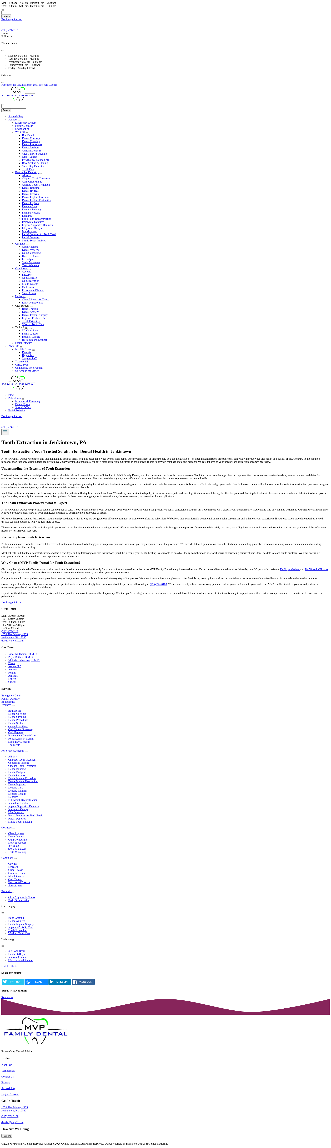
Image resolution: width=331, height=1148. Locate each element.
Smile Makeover (31, 262)
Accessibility (8, 1088)
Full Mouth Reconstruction (36, 218)
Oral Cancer (28, 287)
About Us (14, 346)
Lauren (12, 678)
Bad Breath (28, 135)
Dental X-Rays (30, 333)
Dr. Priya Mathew (290, 569)
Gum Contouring (31, 252)
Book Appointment (11, 19)
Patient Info (15, 398)
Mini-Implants (29, 231)
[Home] (18, 100)
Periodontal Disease (33, 290)
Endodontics (22, 128)
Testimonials (22, 361)
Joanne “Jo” (14, 666)
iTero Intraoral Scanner (34, 339)
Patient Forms (22, 404)
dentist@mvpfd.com (12, 640)
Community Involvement (28, 367)
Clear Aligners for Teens (35, 299)
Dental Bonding (30, 187)
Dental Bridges (30, 190)
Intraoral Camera (31, 336)
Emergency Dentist (25, 122)
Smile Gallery (15, 116)
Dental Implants (30, 203)
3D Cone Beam (30, 330)
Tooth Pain (28, 169)
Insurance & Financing (27, 401)
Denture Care (29, 206)
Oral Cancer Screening (34, 153)
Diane (11, 663)
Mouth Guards (30, 283)
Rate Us (7, 1136)
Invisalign (27, 259)
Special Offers (23, 407)
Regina (12, 672)
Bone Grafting (30, 308)
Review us (7, 997)
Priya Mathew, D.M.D (20, 657)
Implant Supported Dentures (37, 225)
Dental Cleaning (31, 141)
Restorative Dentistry (27, 172)
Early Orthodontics (32, 302)
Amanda (13, 675)
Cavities (26, 271)
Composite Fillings (32, 181)
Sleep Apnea (29, 293)
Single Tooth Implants (34, 240)
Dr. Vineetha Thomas (316, 569)
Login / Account (10, 1094)
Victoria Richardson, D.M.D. (24, 660)
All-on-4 (26, 175)
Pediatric (20, 296)
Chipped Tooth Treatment (36, 178)
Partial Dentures (30, 237)
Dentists (26, 352)
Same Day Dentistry (33, 166)
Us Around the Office (27, 370)
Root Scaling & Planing (35, 162)
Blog (11, 394)
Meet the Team (23, 349)
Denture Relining (31, 209)
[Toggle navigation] (5, 432)
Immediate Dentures (33, 221)
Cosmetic (20, 243)
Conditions (21, 268)
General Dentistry (31, 150)
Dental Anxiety (30, 311)
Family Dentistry (24, 125)
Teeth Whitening (31, 265)
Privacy (5, 1082)
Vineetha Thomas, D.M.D (22, 654)
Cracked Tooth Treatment (36, 184)
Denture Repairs (31, 212)
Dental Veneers (30, 249)
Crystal (12, 681)
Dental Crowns (30, 194)
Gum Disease (29, 277)
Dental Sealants (30, 147)
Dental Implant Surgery (35, 314)
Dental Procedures (32, 144)
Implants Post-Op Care (34, 318)
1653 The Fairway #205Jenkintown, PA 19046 (14, 1109)
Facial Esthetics (23, 342)
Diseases (27, 274)
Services (13, 119)
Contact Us (7, 1076)
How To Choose (31, 256)
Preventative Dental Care (35, 159)
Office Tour (21, 364)
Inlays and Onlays (32, 228)
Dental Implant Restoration (36, 200)
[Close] (2, 50)
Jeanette (12, 669)
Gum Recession (30, 280)
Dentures (27, 215)
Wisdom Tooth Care (33, 324)
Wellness (20, 131)
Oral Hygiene (29, 156)
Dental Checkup (31, 138)
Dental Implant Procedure (36, 197)
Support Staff (29, 358)
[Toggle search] (2, 10)
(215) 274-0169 (158, 584)
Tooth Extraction (31, 321)
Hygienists (28, 355)
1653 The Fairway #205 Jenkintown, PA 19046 (14, 636)
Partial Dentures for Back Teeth (39, 234)
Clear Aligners (30, 246)
